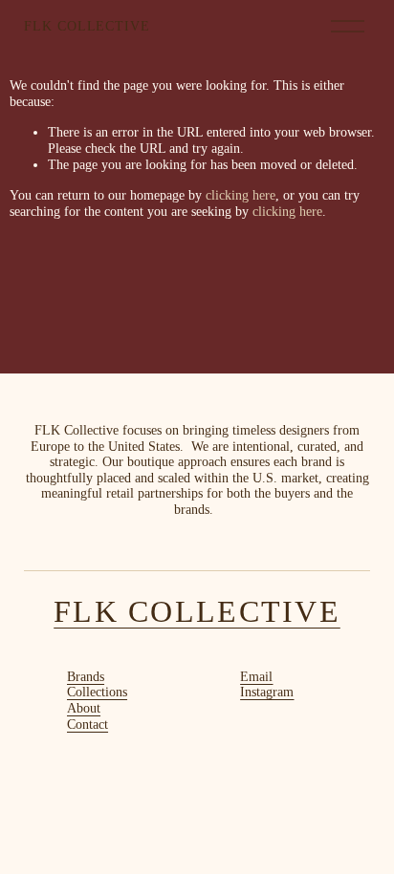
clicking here (240, 195)
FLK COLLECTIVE (87, 26)
